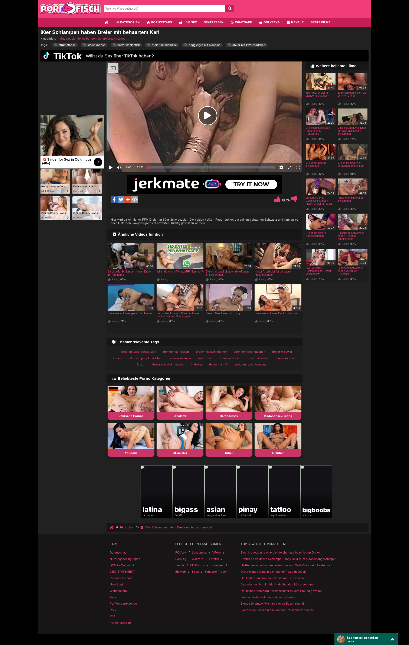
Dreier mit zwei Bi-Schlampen (316, 164)
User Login (117, 584)
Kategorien (129, 22)
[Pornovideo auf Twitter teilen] (121, 199)
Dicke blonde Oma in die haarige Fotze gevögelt (273, 571)
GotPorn (197, 559)
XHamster (180, 453)
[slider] (126, 154)
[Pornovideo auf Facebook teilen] (114, 199)
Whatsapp (243, 22)
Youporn (131, 453)
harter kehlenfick (128, 45)
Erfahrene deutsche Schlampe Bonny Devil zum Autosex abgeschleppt (288, 559)
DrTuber (278, 453)
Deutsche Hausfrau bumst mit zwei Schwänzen (272, 578)
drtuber (65, 38)
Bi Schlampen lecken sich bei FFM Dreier (352, 94)
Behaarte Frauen (216, 571)
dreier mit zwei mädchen (248, 45)
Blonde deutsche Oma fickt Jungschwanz (268, 597)
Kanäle (297, 22)
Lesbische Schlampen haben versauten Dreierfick (350, 271)
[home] (112, 527)
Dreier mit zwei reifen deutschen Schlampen (351, 164)
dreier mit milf (218, 364)
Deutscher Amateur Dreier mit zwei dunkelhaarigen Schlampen (178, 315)
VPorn (216, 552)
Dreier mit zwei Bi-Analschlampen (316, 234)
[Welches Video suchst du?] (229, 8)
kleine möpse (96, 45)
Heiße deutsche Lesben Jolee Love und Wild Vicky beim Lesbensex (286, 565)
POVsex (180, 552)
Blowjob (180, 571)
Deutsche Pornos (131, 416)
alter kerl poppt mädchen (145, 358)
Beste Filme (320, 22)
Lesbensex (199, 552)
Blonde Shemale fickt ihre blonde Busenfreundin (273, 603)
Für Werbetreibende (123, 603)
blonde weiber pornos (86, 38)
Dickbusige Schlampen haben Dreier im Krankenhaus (351, 235)
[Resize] (289, 167)
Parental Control (121, 578)
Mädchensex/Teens (278, 416)
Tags (113, 597)
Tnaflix (179, 565)
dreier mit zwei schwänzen (138, 351)
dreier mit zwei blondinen (251, 364)
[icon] (106, 22)
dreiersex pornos (113, 38)
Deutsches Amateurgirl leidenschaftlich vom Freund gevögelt (281, 590)
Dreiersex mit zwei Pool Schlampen (276, 313)
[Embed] (134, 199)
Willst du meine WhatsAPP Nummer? (180, 271)
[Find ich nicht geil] (294, 200)
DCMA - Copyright (122, 565)
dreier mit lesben (258, 358)
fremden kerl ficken (176, 351)
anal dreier (205, 358)
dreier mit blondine (164, 45)
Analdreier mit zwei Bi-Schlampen (351, 199)
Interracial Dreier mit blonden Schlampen (317, 94)
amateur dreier (230, 358)
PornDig (180, 559)
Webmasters (118, 590)
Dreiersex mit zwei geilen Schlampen (130, 313)
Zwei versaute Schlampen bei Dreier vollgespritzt (318, 271)
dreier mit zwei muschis (168, 364)
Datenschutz (118, 552)
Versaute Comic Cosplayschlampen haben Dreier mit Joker (319, 200)
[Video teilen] (127, 199)
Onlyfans (271, 22)
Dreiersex (216, 565)
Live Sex (190, 22)
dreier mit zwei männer (211, 351)
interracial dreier (180, 358)
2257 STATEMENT (122, 571)
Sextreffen (213, 22)
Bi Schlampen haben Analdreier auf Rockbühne (318, 130)
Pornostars (161, 22)
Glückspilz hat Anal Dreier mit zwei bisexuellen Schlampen (352, 130)
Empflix (214, 559)
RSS (113, 610)
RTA (112, 616)
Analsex (180, 416)
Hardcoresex (229, 416)
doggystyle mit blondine (204, 45)
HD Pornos (197, 565)
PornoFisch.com (121, 622)
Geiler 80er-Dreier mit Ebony (223, 313)
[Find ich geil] (277, 200)
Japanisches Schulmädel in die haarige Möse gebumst (277, 584)
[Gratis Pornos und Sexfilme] (70, 16)
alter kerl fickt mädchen (249, 351)
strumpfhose (67, 45)
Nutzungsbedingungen (125, 559)
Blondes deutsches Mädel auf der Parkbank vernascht (277, 610)
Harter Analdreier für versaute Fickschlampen (273, 273)
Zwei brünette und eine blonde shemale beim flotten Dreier (280, 552)
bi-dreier (196, 364)
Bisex (195, 571)
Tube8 (229, 453)
